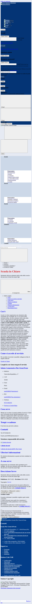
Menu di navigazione (21, 292)
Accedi (3, 29)
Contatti (10, 303)
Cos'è (9, 297)
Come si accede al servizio (15, 299)
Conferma (9, 123)
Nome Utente (20, 38)
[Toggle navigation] (14, 146)
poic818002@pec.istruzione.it (12, 397)
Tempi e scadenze (12, 302)
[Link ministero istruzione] (8, 3)
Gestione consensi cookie (11, 571)
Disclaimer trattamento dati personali (10, 588)
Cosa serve (10, 300)
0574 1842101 (8, 402)
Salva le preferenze (14, 517)
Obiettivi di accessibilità (10, 568)
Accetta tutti (6, 492)
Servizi (6, 264)
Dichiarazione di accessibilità (12, 566)
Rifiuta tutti (14, 491)
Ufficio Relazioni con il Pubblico (13, 565)
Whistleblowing (8, 569)
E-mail (18, 64)
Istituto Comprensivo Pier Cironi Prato (14, 368)
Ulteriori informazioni (13, 305)
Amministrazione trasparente (11, 572)
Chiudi (2, 81)
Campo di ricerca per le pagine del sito (11, 246)
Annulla (3, 123)
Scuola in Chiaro (5, 361)
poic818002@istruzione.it (11, 391)
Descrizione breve (12, 308)
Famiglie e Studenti (9, 265)
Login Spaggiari (13, 70)
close (2, 153)
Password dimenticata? (7, 43)
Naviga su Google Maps (10, 405)
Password (19, 40)
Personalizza (4, 491)
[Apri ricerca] (17, 132)
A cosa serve (11, 306)
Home (5, 262)
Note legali (7, 562)
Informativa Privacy (9, 563)
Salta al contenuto (5, 1)
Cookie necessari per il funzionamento (11, 511)
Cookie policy (8, 560)
